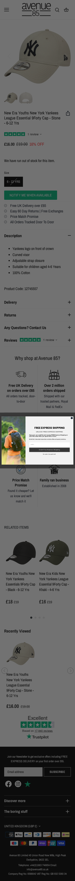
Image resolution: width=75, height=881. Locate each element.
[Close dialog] (72, 418)
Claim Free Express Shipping (49, 450)
